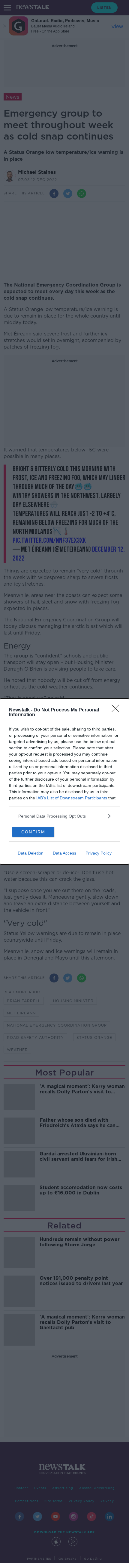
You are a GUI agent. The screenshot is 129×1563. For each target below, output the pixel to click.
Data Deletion (31, 853)
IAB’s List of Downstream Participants (71, 798)
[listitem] (64, 816)
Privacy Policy (99, 853)
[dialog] (64, 781)
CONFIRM (33, 832)
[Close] (117, 710)
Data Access (64, 853)
